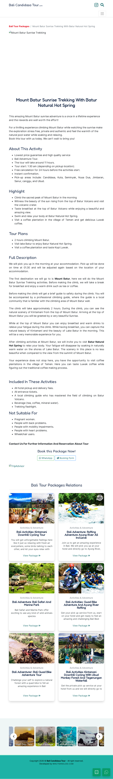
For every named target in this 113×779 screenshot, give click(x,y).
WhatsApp (46, 458)
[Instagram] (96, 5)
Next (99, 736)
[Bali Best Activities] (81, 578)
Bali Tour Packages (19, 26)
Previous (13, 736)
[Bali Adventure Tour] (31, 578)
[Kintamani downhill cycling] (31, 508)
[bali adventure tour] (81, 508)
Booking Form (66, 458)
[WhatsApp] (106, 772)
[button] (16, 62)
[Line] (97, 772)
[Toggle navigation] (102, 13)
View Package (30, 555)
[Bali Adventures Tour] (31, 648)
